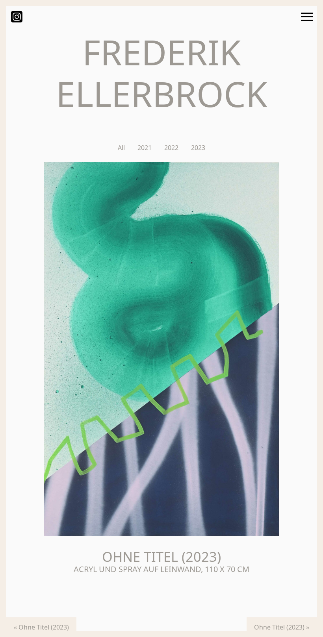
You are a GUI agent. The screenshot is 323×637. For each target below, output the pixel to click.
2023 (198, 147)
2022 (171, 147)
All (121, 147)
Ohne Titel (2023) (44, 627)
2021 (144, 147)
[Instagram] (16, 16)
